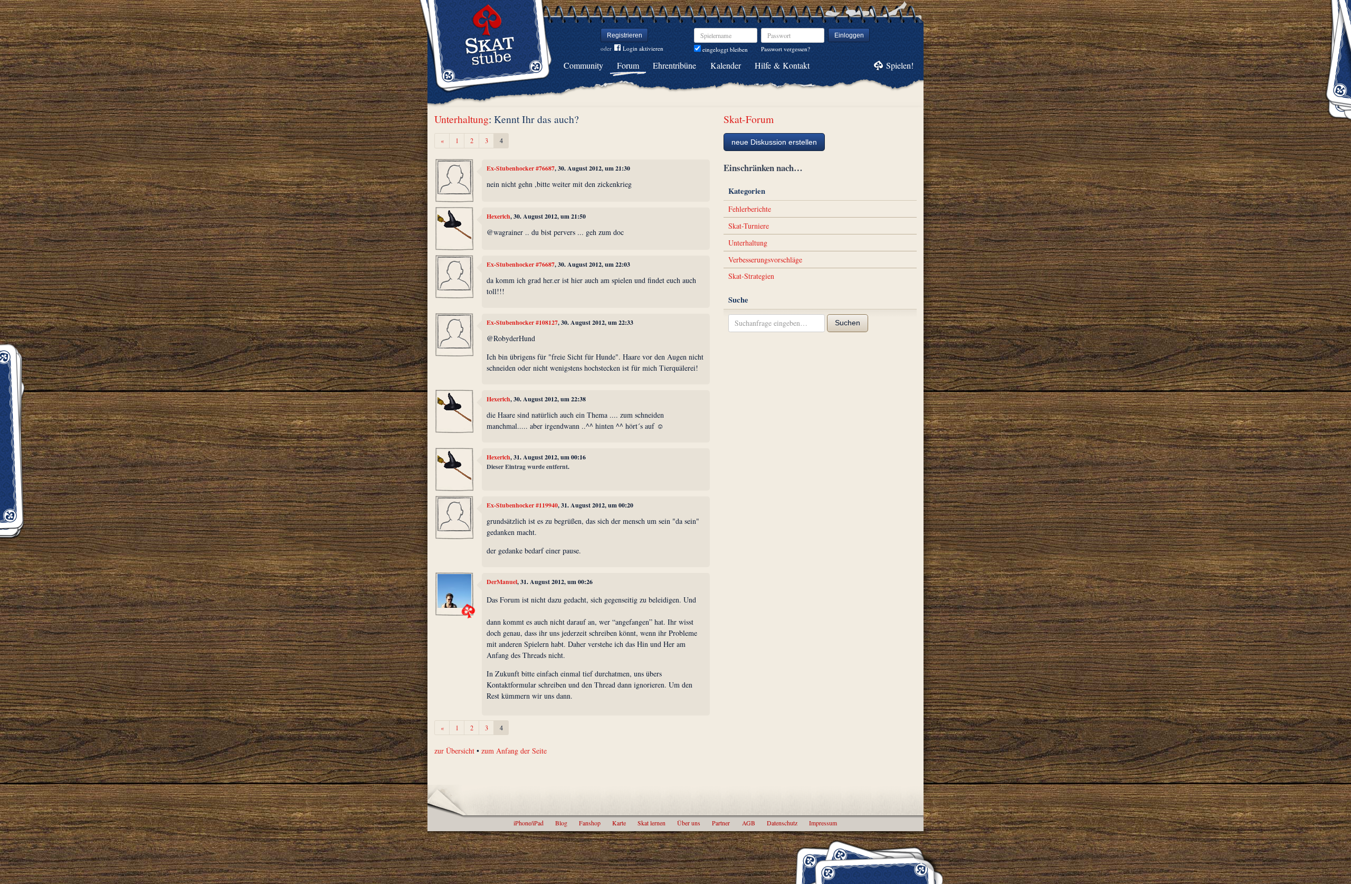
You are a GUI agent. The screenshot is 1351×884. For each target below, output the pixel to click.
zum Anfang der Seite (514, 751)
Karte (619, 823)
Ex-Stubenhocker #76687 (521, 168)
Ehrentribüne (674, 65)
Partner (721, 823)
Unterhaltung (461, 119)
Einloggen (849, 35)
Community (583, 65)
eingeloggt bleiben (724, 49)
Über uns (688, 823)
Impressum (823, 823)
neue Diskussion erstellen (774, 142)
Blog (561, 823)
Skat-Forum (749, 119)
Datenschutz (782, 823)
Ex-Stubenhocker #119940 (522, 505)
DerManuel (502, 581)
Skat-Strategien (751, 276)
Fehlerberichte (749, 209)
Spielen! (900, 65)
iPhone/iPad (528, 823)
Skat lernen (651, 823)
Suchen (847, 322)
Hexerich (498, 216)
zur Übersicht (454, 751)
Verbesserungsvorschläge (765, 260)
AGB (748, 823)
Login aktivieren (643, 48)
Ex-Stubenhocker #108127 (522, 322)
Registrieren (624, 35)
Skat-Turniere (748, 226)
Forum (628, 65)
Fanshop (590, 823)
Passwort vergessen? (785, 49)
